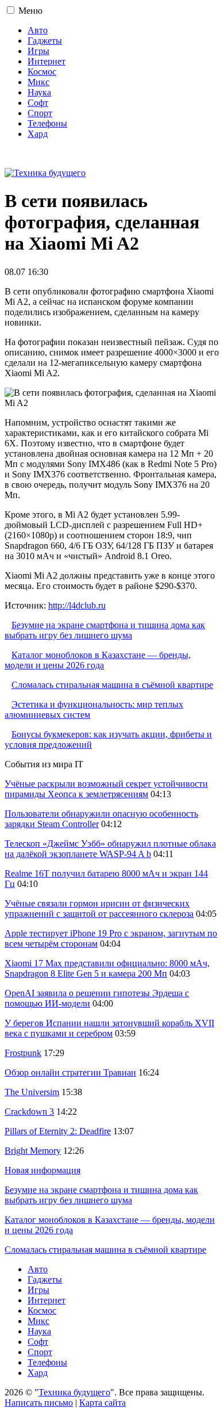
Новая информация (42, 1170)
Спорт (40, 113)
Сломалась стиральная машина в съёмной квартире (112, 685)
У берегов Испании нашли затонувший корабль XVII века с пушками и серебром (109, 1028)
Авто (38, 30)
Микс (38, 82)
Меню (30, 11)
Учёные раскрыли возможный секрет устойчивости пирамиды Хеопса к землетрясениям (106, 789)
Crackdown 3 (29, 1111)
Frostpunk (23, 1053)
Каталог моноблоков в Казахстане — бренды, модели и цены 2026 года (98, 660)
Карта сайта (102, 1402)
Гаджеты (45, 40)
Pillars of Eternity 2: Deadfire (58, 1131)
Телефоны (47, 123)
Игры (38, 51)
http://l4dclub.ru (77, 605)
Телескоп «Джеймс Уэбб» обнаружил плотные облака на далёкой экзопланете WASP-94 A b (110, 849)
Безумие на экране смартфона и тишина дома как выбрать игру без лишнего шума (105, 630)
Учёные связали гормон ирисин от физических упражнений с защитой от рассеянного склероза (99, 908)
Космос (42, 71)
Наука (39, 92)
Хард (38, 134)
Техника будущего (74, 1392)
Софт (38, 103)
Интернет (46, 61)
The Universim (32, 1092)
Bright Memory (33, 1151)
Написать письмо (39, 1402)
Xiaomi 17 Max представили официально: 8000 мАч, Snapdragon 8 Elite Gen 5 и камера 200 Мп (107, 968)
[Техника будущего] (45, 173)
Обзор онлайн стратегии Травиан (70, 1072)
